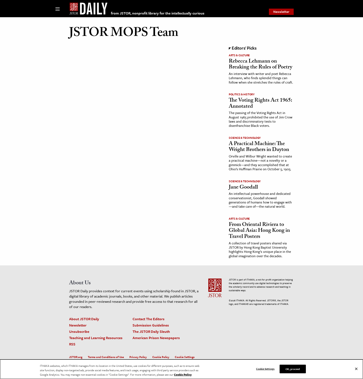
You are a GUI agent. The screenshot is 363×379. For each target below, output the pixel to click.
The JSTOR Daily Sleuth (151, 331)
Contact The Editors (148, 318)
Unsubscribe (79, 331)
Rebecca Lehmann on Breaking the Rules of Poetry (260, 64)
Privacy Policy (138, 357)
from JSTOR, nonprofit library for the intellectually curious (157, 13)
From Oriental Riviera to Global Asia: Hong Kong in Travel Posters (259, 231)
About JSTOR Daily (84, 318)
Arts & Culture (239, 55)
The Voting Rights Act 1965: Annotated (260, 103)
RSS (72, 344)
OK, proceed (292, 369)
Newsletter (281, 11)
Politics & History (242, 94)
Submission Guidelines (151, 325)
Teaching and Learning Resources (95, 337)
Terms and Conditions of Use (106, 357)
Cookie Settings (185, 357)
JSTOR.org (75, 357)
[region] (181, 369)
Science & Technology (245, 138)
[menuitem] (281, 12)
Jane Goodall (243, 187)
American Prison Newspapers (156, 337)
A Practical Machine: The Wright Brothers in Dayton (259, 147)
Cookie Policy (160, 357)
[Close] (356, 368)
